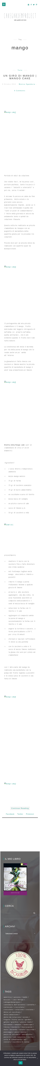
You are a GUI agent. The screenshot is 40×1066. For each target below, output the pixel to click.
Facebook (10, 814)
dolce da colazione (12, 1017)
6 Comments (19, 90)
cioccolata (19, 1007)
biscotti (7, 999)
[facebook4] (31, 4)
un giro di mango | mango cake (20, 77)
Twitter (20, 814)
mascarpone (27, 1027)
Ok (21, 1063)
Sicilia (30, 1037)
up (25, 1039)
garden (28, 1019)
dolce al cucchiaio (12, 1012)
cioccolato (8, 1009)
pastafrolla (27, 1034)
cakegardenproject (12, 1002)
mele (6, 1029)
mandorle (16, 1027)
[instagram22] (28, 4)
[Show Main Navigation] (4, 4)
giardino (15, 1022)
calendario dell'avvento (14, 1004)
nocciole (30, 1029)
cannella (31, 1004)
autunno (17, 997)
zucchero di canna (21, 1042)
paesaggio (8, 1032)
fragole (7, 1019)
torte (20, 70)
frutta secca (17, 1019)
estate (26, 1017)
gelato (6, 1022)
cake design (18, 999)
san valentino (19, 1037)
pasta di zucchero (12, 1034)
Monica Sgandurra (27, 84)
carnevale (8, 1007)
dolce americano (11, 1014)
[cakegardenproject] (20, 17)
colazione (19, 1009)
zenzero (7, 1042)
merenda (13, 1029)
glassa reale (26, 1022)
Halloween (8, 1024)
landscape (28, 1024)
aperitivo (8, 997)
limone (7, 1027)
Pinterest (30, 814)
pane (17, 1032)
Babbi (25, 997)
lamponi (18, 1024)
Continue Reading (20, 808)
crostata (29, 1009)
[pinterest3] (36, 4)
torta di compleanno (13, 1039)
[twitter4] (34, 4)
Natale (22, 1029)
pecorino (8, 1037)
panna (23, 1032)
